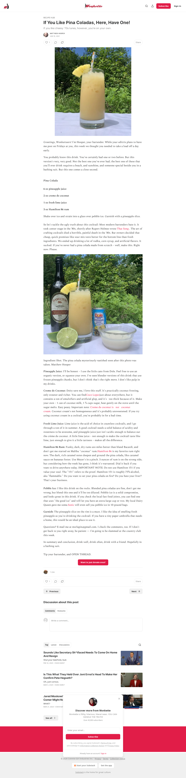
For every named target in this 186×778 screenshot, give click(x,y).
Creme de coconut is (102, 407)
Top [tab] (46, 645)
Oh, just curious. (51, 681)
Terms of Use (106, 743)
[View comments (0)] (55, 42)
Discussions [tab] (64, 645)
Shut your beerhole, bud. (55, 659)
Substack (79, 772)
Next (134, 591)
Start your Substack (86, 765)
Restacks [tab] (61, 611)
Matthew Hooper (57, 33)
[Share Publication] (152, 6)
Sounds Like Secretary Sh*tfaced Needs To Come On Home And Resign (80, 654)
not (117, 407)
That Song (123, 229)
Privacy (98, 758)
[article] (93, 659)
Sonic (71, 505)
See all (49, 718)
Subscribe (163, 6)
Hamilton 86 (104, 451)
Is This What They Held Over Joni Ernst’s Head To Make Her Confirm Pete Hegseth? (80, 676)
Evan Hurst (60, 663)
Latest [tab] (54, 645)
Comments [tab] (50, 611)
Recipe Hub (49, 17)
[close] (119, 698)
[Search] (146, 6)
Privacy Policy (113, 745)
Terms (105, 758)
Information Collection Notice (92, 745)
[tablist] (55, 611)
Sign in (177, 6)
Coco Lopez (93, 395)
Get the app (106, 765)
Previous (53, 591)
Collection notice (117, 758)
